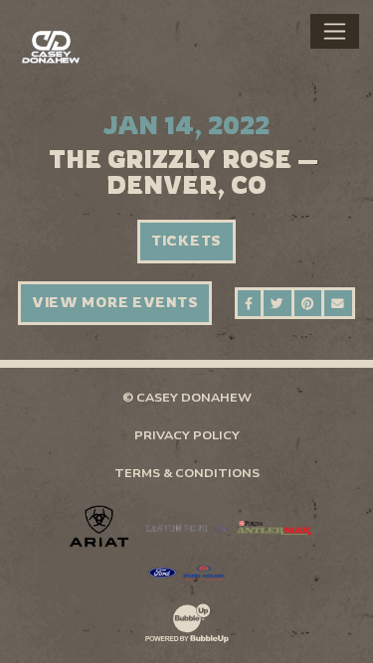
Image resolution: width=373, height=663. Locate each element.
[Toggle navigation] (334, 31)
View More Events (115, 302)
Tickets (186, 240)
